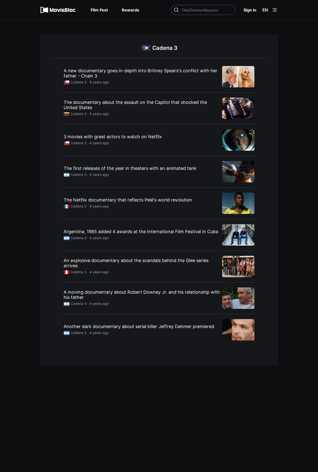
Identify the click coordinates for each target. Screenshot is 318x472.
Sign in (249, 9)
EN (265, 9)
